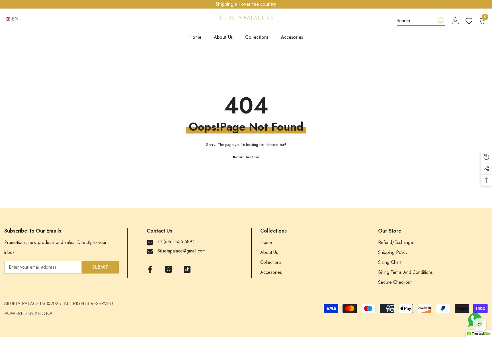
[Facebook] (150, 269)
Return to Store (246, 157)
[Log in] (455, 21)
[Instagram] (168, 269)
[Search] (421, 21)
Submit (100, 267)
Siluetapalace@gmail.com (181, 251)
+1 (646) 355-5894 (176, 241)
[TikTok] (187, 269)
